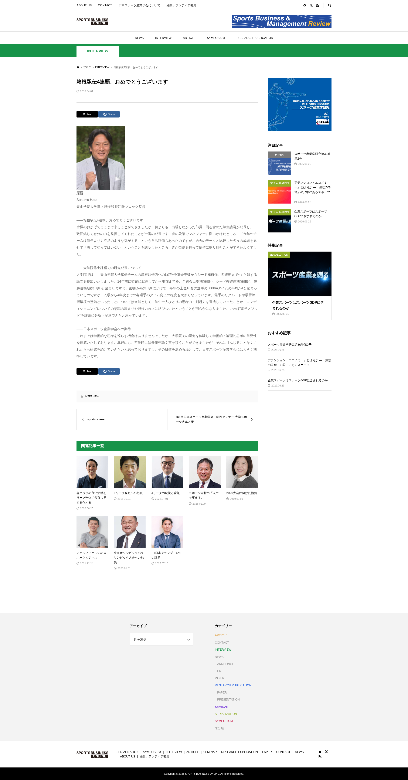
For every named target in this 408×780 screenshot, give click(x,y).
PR (219, 671)
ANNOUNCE (225, 664)
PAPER (219, 678)
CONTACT (105, 5)
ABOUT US (84, 5)
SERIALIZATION (226, 714)
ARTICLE (189, 38)
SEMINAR (221, 706)
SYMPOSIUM (216, 38)
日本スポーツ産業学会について (139, 5)
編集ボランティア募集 (181, 5)
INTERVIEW (163, 38)
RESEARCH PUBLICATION (255, 38)
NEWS (139, 38)
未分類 (219, 728)
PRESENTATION (228, 699)
